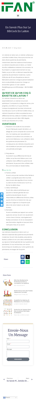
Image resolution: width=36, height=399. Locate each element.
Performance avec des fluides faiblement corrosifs (23, 291)
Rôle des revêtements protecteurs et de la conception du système (21, 281)
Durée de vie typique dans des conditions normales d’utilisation (22, 311)
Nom (8, 338)
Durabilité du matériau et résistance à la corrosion (22, 300)
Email (8, 344)
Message (9, 349)
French (7, 397)
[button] (18, 15)
